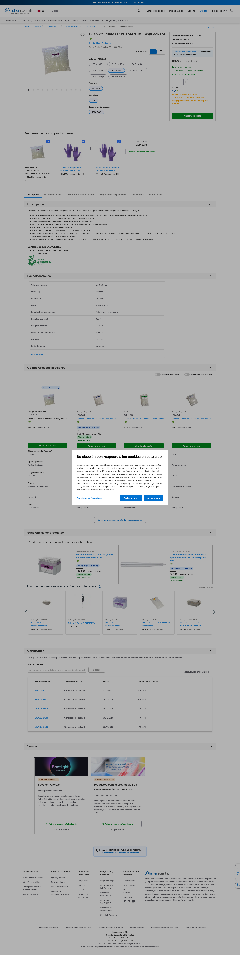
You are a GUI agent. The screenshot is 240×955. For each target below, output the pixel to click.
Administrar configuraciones (89, 498)
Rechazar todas (131, 498)
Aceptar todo (154, 498)
